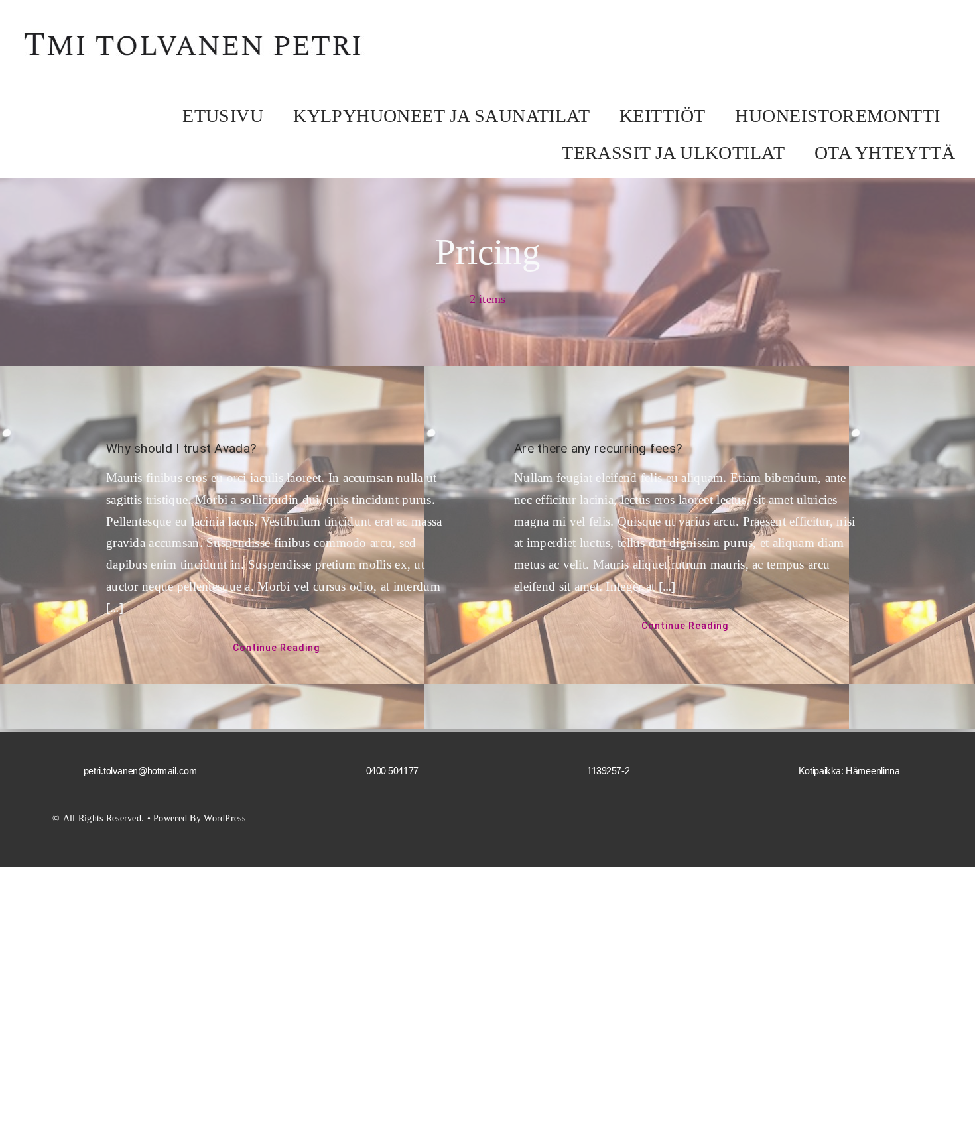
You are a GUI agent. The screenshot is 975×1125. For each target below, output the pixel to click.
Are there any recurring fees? (598, 448)
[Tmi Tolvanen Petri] (194, 31)
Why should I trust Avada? (181, 448)
